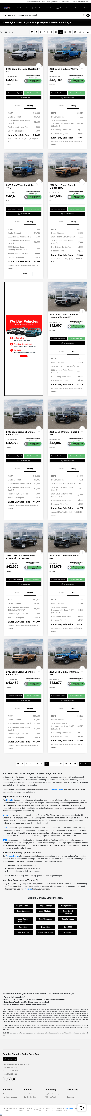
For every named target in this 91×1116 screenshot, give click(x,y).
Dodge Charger (67, 906)
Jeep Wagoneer (45, 919)
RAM (5, 840)
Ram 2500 (45, 927)
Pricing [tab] (30, 106)
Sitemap (36, 1109)
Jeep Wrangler (68, 919)
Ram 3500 (68, 927)
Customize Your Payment (15, 93)
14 (75, 32)
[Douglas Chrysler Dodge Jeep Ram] (9, 8)
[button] (39, 66)
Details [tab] (17, 106)
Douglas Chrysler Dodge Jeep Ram (10, 1109)
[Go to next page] (84, 32)
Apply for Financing (52, 1094)
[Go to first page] (32, 32)
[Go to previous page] (37, 32)
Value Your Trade (45, 932)
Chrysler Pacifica (23, 906)
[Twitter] (9, 1079)
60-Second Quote (25, 97)
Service (28, 1089)
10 (56, 32)
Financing (51, 1089)
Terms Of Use (29, 1109)
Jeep (5, 828)
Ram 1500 (23, 927)
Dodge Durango (45, 906)
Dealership (72, 1089)
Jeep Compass (23, 911)
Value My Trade (51, 1097)
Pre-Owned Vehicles (10, 1097)
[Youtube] (14, 1079)
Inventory (8, 1089)
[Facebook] (5, 1079)
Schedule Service (30, 1094)
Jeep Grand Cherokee (68, 912)
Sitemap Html (41, 1109)
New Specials (23, 932)
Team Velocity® (69, 1108)
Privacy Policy (21, 1109)
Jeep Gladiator (45, 911)
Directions (70, 1097)
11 (61, 32)
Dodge (5, 815)
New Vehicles (7, 1094)
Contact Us (67, 932)
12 (65, 32)
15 (80, 32)
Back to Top (85, 764)
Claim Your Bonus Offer (33, 93)
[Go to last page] (88, 32)
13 (70, 32)
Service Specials (30, 1097)
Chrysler (9, 800)
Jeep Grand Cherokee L (23, 920)
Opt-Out (53, 1109)
